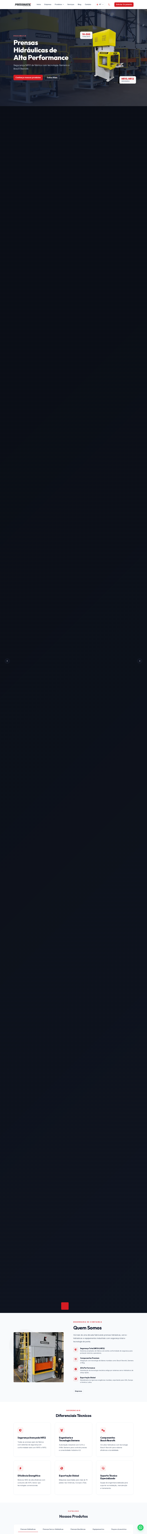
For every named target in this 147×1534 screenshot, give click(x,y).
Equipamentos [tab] (98, 1529)
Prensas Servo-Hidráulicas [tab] (53, 1529)
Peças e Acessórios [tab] (118, 1529)
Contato (88, 4)
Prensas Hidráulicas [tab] (28, 1529)
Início (39, 4)
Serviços (70, 4)
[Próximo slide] (139, 660)
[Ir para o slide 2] (73, 1306)
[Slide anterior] (7, 660)
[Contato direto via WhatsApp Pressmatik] (141, 1528)
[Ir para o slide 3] (82, 1306)
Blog (79, 4)
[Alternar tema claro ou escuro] (109, 4)
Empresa (47, 4)
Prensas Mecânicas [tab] (78, 1529)
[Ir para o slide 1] (65, 1306)
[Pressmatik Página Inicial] (23, 4)
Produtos (59, 4)
